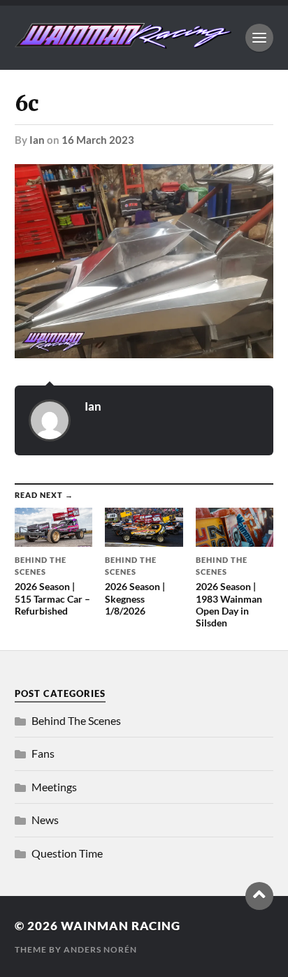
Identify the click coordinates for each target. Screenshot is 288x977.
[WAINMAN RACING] (123, 41)
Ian (37, 139)
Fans (43, 753)
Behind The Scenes (76, 720)
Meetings (54, 786)
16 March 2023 (98, 139)
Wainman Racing (120, 925)
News (45, 819)
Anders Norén (100, 949)
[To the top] (259, 896)
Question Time (67, 853)
